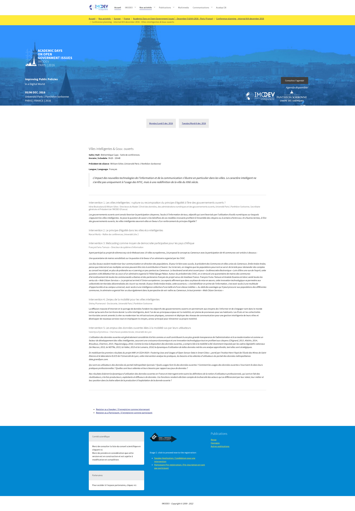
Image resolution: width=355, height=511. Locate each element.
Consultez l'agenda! (294, 80)
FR (301, 105)
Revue (213, 439)
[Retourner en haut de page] (349, 505)
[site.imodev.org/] (99, 7)
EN (304, 105)
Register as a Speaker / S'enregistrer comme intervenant (123, 409)
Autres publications (220, 446)
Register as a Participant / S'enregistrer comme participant (124, 412)
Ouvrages (215, 443)
